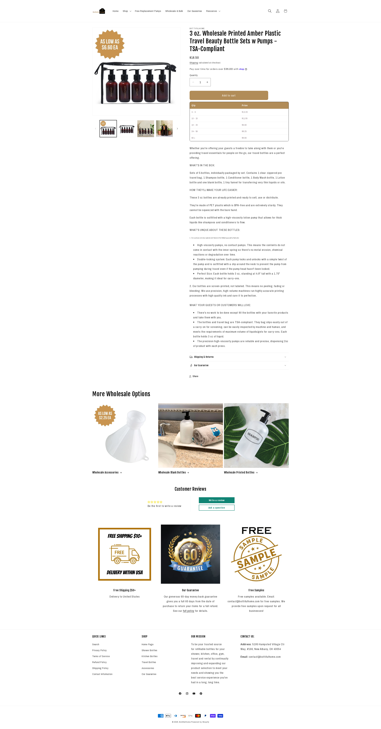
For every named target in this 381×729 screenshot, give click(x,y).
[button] (127, 11)
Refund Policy (99, 662)
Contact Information (102, 674)
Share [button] (195, 376)
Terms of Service (101, 656)
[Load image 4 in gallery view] (164, 128)
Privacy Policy (99, 650)
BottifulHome (185, 722)
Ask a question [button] (216, 507)
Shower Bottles (149, 650)
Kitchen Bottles (150, 656)
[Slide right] (177, 128)
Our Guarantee (149, 674)
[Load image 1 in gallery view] (108, 128)
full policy (188, 611)
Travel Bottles (149, 662)
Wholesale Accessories (105, 472)
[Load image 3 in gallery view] (145, 128)
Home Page (147, 644)
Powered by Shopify (200, 722)
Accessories (148, 668)
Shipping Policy (100, 668)
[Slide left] (95, 128)
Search (95, 644)
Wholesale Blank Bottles (172, 472)
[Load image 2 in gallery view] (126, 128)
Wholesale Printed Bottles (239, 472)
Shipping (194, 62)
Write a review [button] (217, 500)
